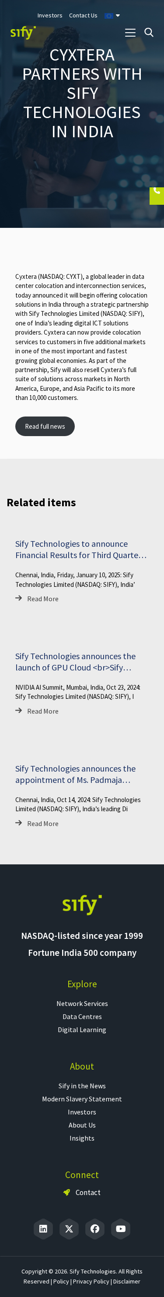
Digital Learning (82, 1029)
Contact (87, 1192)
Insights (82, 1138)
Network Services (82, 1003)
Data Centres (82, 1016)
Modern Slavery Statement (82, 1098)
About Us (82, 1125)
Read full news (45, 426)
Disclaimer (126, 1281)
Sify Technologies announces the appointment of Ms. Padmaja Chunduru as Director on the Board (78, 779)
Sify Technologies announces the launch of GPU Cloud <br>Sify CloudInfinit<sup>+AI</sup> (75, 667)
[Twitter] (69, 1229)
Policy (61, 1281)
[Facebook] (95, 1229)
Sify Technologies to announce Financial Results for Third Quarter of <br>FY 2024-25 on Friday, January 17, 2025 (78, 560)
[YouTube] (120, 1229)
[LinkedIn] (43, 1229)
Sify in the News (82, 1085)
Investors (82, 1111)
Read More (43, 598)
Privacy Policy (91, 1281)
